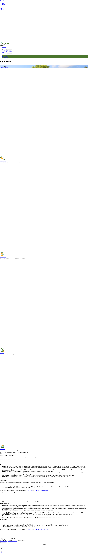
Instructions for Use (3, 3)
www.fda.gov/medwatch (44, 490)
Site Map (1, 541)
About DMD (4, 47)
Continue (1, 547)
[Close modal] (3, 542)
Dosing (3, 52)
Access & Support (4, 53)
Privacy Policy (5, 541)
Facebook (7, 58)
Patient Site (3, 4)
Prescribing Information (8, 527)
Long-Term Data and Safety (8, 51)
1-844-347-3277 (29, 490)
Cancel (1, 552)
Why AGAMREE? (3, 161)
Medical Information (5, 5)
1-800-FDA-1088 (37, 490)
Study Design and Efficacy (7, 50)
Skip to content (2, 0)
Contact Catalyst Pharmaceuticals (12, 541)
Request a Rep (6, 54)
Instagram (4, 58)
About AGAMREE (5, 48)
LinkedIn (1, 58)
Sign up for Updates (5, 6)
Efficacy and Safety (3, 257)
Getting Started (2, 353)
